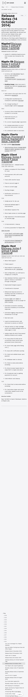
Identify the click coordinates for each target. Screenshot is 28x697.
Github (15, 46)
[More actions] (25, 15)
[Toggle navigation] (25, 3)
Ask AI (19, 694)
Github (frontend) (12, 136)
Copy (22, 15)
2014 (7, 7)
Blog (3, 7)
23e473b (10, 88)
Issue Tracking (9, 48)
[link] (13, 615)
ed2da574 (15, 95)
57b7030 (20, 105)
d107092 (21, 100)
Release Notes (10, 156)
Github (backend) (11, 139)
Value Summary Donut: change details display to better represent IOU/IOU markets (15, 149)
